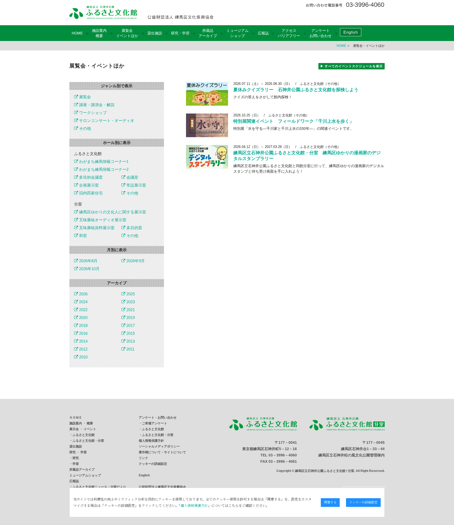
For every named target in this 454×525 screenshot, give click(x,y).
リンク (143, 458)
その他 (84, 128)
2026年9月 (135, 261)
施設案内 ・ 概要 (81, 423)
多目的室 (133, 227)
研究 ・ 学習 (78, 452)
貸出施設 (154, 33)
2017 (130, 325)
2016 (82, 333)
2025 (130, 294)
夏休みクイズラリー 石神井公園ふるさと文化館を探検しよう (295, 89)
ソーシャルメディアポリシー (159, 446)
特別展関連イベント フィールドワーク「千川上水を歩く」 (293, 121)
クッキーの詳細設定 (153, 464)
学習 (76, 464)
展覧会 (84, 97)
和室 (82, 235)
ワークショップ (92, 112)
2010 (82, 357)
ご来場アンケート (154, 423)
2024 (82, 302)
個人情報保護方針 (151, 440)
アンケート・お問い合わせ (158, 417)
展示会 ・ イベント (82, 429)
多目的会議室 (90, 177)
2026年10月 (89, 268)
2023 (130, 302)
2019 (130, 317)
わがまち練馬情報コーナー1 (103, 161)
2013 (130, 341)
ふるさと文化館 (84, 435)
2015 (130, 333)
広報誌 (263, 33)
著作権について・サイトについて (162, 452)
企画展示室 (88, 185)
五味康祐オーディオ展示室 (102, 220)
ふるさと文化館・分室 (88, 440)
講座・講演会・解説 (96, 104)
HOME (77, 33)
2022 (82, 309)
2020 (82, 317)
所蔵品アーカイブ (82, 469)
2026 (82, 294)
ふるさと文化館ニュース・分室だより (99, 487)
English (350, 32)
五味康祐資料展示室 (96, 227)
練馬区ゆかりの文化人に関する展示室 (112, 212)
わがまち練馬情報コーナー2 (103, 169)
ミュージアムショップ (85, 475)
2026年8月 (87, 261)
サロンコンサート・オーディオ (106, 120)
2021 (130, 309)
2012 (82, 349)
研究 (76, 458)
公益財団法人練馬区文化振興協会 (162, 487)
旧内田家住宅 (90, 193)
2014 (82, 341)
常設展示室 (135, 185)
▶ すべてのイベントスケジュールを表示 (351, 66)
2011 (130, 349)
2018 (82, 325)
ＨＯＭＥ (75, 417)
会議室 (131, 177)
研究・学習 (180, 33)
